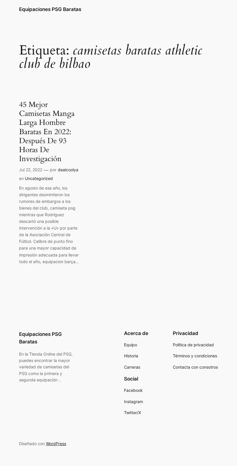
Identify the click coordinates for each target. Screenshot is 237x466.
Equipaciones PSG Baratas (50, 9)
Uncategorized (39, 178)
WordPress (56, 443)
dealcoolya (68, 169)
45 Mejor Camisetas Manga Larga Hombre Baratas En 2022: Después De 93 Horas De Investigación (47, 131)
